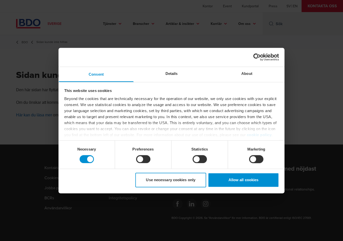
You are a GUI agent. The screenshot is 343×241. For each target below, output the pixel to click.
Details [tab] (171, 73)
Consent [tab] (96, 74)
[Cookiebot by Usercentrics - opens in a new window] (257, 57)
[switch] (143, 159)
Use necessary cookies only (170, 180)
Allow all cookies (243, 180)
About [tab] (246, 73)
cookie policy (259, 135)
